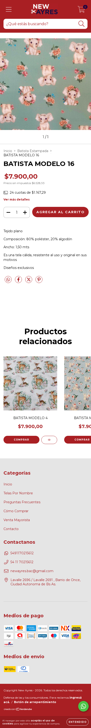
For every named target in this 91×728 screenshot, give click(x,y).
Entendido (78, 722)
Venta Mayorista (17, 520)
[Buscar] (81, 23)
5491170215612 (22, 553)
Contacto (11, 529)
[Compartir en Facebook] (19, 281)
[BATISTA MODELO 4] (49, 440)
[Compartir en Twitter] (29, 281)
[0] (81, 10)
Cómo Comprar (16, 511)
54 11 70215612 (21, 562)
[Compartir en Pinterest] (38, 281)
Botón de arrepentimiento (35, 702)
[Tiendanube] (18, 709)
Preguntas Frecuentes (22, 502)
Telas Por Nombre (18, 493)
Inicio (8, 151)
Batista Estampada (32, 151)
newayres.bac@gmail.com (31, 571)
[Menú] (9, 9)
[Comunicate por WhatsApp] (83, 706)
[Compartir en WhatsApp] (8, 279)
